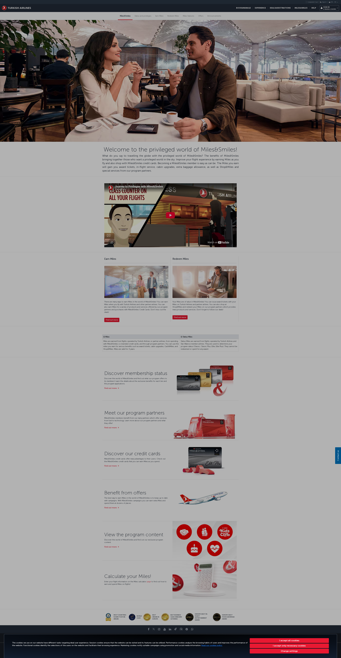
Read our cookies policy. (211, 645)
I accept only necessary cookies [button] (289, 645)
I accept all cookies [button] (289, 640)
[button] (289, 651)
